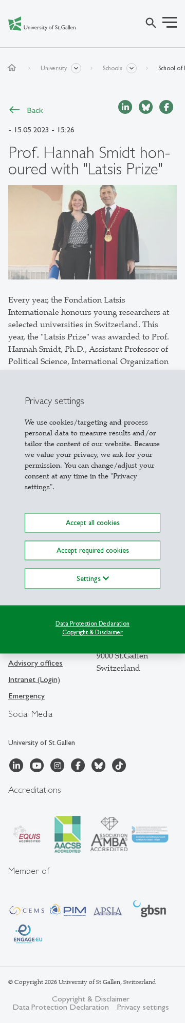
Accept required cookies (93, 550)
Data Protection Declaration (92, 623)
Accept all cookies (93, 522)
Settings (90, 578)
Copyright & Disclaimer (92, 632)
